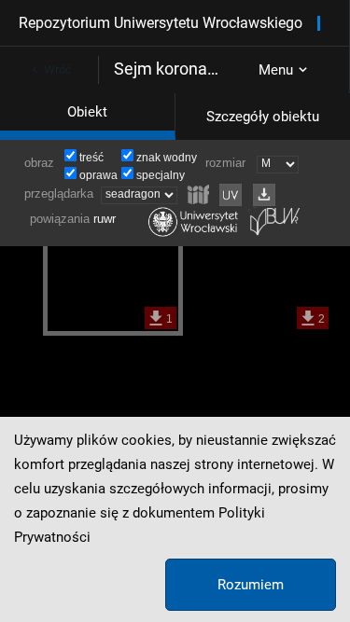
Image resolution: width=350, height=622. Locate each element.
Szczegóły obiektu (262, 116)
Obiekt (87, 112)
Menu (276, 70)
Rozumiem (250, 584)
